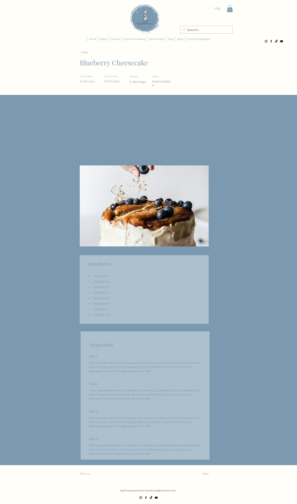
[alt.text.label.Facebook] (271, 41)
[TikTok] (276, 41)
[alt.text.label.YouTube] (281, 41)
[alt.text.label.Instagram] (266, 41)
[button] (230, 8)
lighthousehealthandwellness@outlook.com (148, 490)
